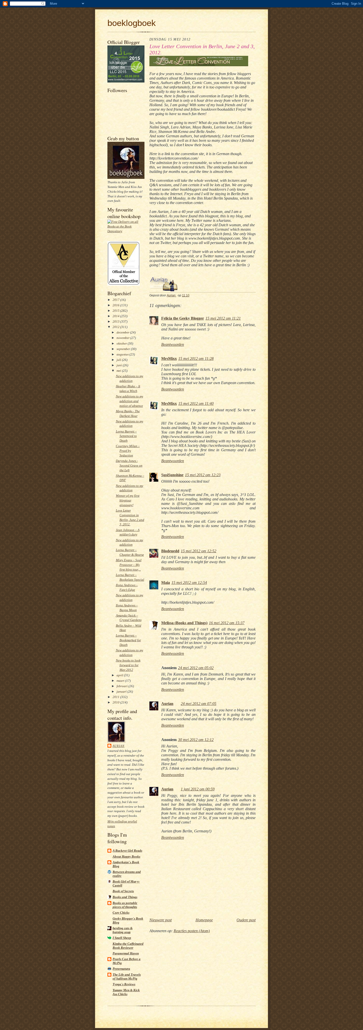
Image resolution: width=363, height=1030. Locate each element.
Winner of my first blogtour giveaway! (128, 500)
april (120, 675)
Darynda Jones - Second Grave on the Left (129, 465)
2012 (116, 327)
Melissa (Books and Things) (184, 623)
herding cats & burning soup (123, 930)
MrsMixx (169, 358)
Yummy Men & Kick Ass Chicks (126, 992)
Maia (165, 582)
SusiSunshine (172, 475)
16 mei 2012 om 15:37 (226, 623)
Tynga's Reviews (124, 984)
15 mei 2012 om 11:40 (196, 403)
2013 (116, 321)
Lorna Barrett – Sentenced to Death (126, 436)
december (123, 332)
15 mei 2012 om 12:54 (189, 582)
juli (119, 360)
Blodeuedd (170, 551)
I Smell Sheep (122, 938)
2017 (116, 300)
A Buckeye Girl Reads (127, 850)
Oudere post (246, 920)
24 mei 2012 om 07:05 (198, 703)
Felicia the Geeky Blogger (182, 318)
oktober (122, 343)
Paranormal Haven (126, 953)
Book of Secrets (123, 891)
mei (119, 370)
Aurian (118, 746)
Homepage (204, 920)
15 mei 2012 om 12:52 (198, 551)
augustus (123, 354)
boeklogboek (131, 23)
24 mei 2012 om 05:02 (196, 668)
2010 (116, 702)
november (123, 338)
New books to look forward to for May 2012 (128, 665)
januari (122, 691)
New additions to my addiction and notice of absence (129, 401)
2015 (116, 310)
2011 (116, 697)
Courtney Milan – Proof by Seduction (128, 450)
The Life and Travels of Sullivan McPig (127, 976)
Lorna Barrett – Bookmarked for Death (128, 640)
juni (120, 365)
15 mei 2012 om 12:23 (203, 475)
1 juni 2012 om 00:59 (198, 789)
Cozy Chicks (121, 912)
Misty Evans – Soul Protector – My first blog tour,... (128, 564)
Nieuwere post (160, 920)
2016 (116, 305)
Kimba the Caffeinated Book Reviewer (128, 945)
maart (121, 680)
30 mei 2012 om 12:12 (196, 740)
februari (122, 686)
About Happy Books (126, 856)
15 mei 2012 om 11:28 (196, 358)
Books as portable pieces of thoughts (125, 905)
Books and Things (125, 897)
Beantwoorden (172, 344)
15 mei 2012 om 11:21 (223, 318)
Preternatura (121, 968)
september (124, 349)
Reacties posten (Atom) (192, 931)
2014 (116, 316)
